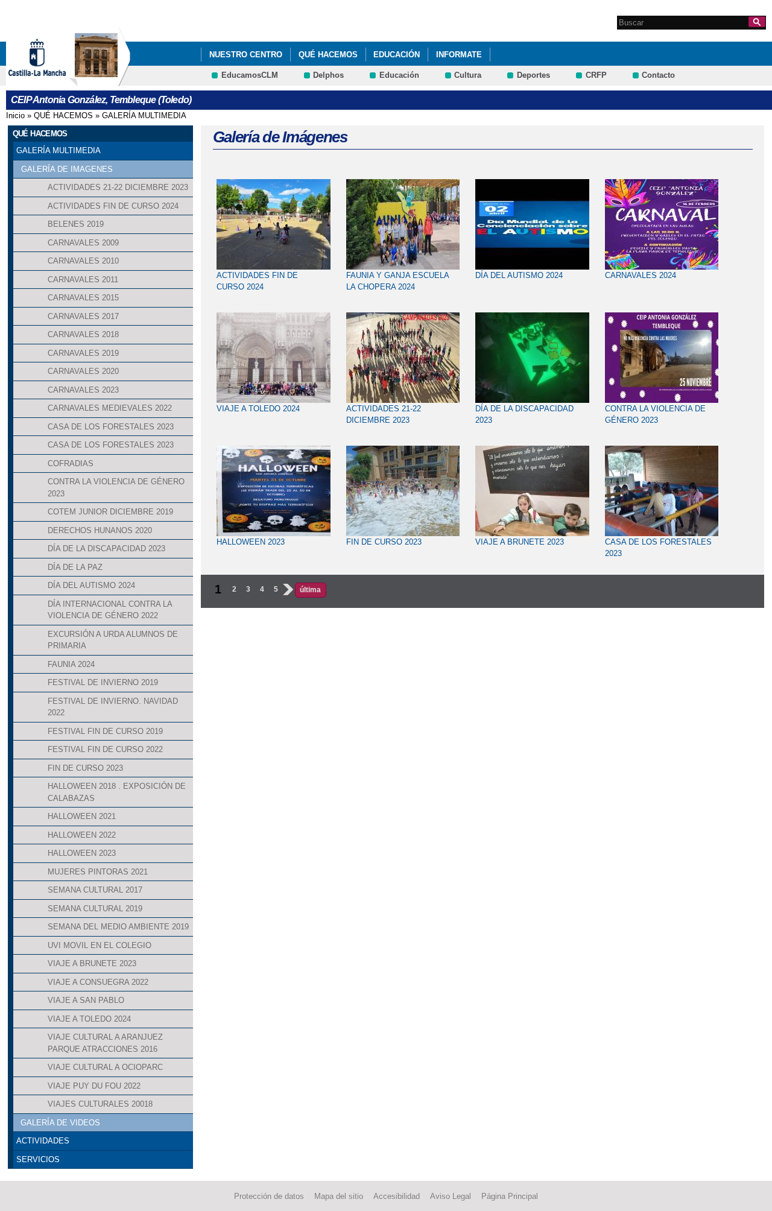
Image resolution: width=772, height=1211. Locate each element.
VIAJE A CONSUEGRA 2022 (98, 982)
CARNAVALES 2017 (83, 316)
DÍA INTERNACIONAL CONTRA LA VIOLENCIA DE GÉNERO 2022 (110, 610)
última (310, 590)
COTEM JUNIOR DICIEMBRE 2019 (110, 511)
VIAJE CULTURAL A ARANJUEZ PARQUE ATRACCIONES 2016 (105, 1043)
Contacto (658, 75)
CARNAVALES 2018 (83, 334)
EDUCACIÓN (396, 54)
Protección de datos (269, 1196)
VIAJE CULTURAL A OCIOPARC (105, 1067)
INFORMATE (459, 54)
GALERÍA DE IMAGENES (67, 169)
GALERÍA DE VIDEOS (60, 1122)
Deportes (533, 75)
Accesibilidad (396, 1196)
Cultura (467, 75)
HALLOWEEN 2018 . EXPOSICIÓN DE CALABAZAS (117, 792)
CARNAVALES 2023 (83, 389)
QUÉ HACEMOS (328, 54)
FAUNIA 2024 (71, 664)
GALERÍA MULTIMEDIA (144, 115)
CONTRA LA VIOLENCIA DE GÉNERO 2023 (116, 487)
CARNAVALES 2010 (83, 260)
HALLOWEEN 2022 (82, 834)
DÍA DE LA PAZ (75, 567)
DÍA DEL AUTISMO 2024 (91, 585)
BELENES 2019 (76, 224)
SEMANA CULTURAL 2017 (95, 889)
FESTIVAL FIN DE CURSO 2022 (105, 749)
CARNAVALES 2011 (83, 279)
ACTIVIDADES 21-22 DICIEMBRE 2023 (118, 187)
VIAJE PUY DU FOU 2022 (94, 1085)
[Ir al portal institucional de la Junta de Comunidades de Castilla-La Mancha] (52, 80)
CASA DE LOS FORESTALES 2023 (111, 426)
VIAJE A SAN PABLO (86, 1000)
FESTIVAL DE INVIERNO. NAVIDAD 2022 (113, 707)
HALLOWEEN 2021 (82, 816)
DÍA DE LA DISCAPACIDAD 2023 (106, 548)
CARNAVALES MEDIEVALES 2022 (110, 408)
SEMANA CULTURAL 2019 (95, 908)
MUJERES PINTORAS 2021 (98, 871)
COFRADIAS (70, 463)
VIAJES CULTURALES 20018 (100, 1103)
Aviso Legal (450, 1196)
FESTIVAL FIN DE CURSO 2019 (105, 731)
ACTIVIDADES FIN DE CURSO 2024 (113, 205)
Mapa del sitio (338, 1196)
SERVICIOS (38, 1159)
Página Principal (509, 1196)
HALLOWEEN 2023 (82, 853)
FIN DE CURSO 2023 (85, 768)
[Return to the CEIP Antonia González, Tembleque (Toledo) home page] (99, 80)
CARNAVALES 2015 (83, 297)
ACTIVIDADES (42, 1140)
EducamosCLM (249, 75)
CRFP (596, 75)
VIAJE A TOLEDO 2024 (89, 1018)
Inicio (15, 115)
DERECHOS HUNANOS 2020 (100, 530)
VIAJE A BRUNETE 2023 (92, 963)
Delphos (328, 75)
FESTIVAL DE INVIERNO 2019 (103, 682)
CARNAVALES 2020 (83, 371)
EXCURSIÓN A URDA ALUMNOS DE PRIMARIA (113, 640)
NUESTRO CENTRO (245, 54)
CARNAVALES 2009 (83, 242)
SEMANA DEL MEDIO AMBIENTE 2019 (118, 926)
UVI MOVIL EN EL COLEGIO (99, 945)
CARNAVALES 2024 (640, 275)
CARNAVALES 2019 (83, 353)
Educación (399, 75)
